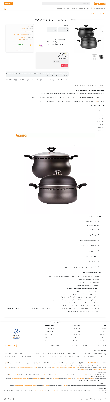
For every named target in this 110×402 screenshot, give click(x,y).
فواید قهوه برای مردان (49, 335)
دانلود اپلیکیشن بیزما (9, 346)
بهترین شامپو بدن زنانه (49, 338)
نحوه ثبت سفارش (76, 332)
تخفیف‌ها (81, 8)
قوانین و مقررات (102, 335)
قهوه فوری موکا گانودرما (16, 378)
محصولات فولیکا (83, 369)
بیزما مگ (73, 8)
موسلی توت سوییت (82, 374)
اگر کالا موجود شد (63, 58)
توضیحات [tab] (101, 86)
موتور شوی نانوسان (36, 390)
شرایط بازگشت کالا (76, 341)
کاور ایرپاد (65, 385)
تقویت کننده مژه (66, 362)
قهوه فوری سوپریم (24, 378)
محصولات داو (7, 367)
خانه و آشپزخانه (99, 14)
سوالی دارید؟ (59, 8)
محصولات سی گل (19, 367)
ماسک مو (60, 364)
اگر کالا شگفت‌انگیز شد (62, 56)
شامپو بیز (64, 364)
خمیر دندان (62, 366)
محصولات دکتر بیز (57, 374)
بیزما (104, 14)
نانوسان (55, 390)
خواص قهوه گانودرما (49, 332)
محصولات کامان (103, 369)
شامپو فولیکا (68, 364)
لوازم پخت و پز (92, 14)
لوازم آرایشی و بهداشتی (92, 362)
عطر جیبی (102, 366)
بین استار (10, 374)
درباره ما (104, 332)
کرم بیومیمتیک (51, 328)
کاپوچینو (69, 378)
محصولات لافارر (76, 367)
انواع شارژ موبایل (46, 385)
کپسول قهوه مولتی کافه (80, 378)
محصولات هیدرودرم (96, 369)
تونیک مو (51, 364)
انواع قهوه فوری (91, 378)
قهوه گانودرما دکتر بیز (37, 378)
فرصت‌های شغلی (102, 338)
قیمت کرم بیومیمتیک (41, 364)
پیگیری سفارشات (76, 338)
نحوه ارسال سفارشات (76, 335)
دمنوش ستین (15, 374)
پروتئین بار (88, 374)
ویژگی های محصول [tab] (92, 86)
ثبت (62, 65)
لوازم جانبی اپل (26, 385)
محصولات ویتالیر (34, 367)
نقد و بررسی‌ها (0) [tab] (80, 85)
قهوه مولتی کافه (56, 378)
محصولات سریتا (55, 367)
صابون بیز (47, 364)
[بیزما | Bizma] (99, 3)
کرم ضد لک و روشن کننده (99, 364)
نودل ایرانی (76, 374)
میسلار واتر (83, 364)
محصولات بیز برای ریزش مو (48, 341)
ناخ (29, 26)
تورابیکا (45, 378)
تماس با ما (65, 8)
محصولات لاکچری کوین (69, 367)
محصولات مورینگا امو (27, 367)
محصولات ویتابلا (61, 367)
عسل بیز (61, 374)
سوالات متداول (77, 328)
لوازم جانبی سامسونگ (19, 385)
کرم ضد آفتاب (27, 362)
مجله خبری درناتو (102, 341)
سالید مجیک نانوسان (44, 390)
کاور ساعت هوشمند (33, 385)
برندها (88, 8)
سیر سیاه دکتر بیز (46, 374)
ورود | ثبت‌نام (8, 3)
